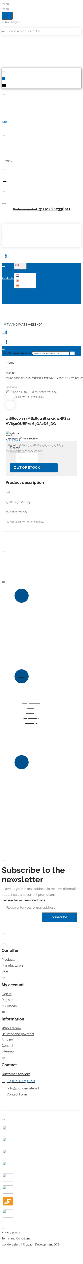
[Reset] (7, 16)
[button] (25, 275)
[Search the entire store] (3, 349)
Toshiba (10, 372)
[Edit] (3, 71)
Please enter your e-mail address (23, 900)
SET (8, 367)
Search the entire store (16, 353)
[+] (42, 458)
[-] (13, 458)
